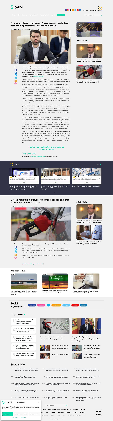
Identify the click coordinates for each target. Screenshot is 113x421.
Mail (15, 83)
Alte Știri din (81, 40)
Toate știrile (60, 15)
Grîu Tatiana (33, 206)
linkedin (80, 10)
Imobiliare (71, 415)
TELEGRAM (47, 149)
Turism (52, 415)
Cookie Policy (16, 417)
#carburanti (40, 264)
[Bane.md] (33, 7)
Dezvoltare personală (64, 412)
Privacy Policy (24, 417)
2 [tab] (56, 192)
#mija (24, 153)
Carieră (53, 412)
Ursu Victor (36, 29)
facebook (66, 10)
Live (100, 11)
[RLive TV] (14, 165)
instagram (68, 10)
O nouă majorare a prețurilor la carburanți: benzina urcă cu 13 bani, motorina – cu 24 (40, 201)
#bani (34, 153)
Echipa (92, 10)
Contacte (85, 10)
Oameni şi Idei (28, 29)
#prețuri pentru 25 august (29, 264)
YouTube (75, 305)
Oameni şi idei (44, 15)
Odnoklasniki (16, 81)
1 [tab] (54, 192)
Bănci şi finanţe (22, 15)
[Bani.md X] (71, 10)
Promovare (45, 415)
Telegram (16, 78)
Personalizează (34, 414)
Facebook (16, 70)
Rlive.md (82, 409)
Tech (64, 415)
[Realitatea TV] (100, 8)
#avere (29, 153)
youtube (78, 10)
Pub (96, 10)
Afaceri (75, 412)
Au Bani (63, 409)
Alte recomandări (18, 271)
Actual (14, 15)
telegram (75, 10)
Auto (58, 415)
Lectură (78, 415)
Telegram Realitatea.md (38, 157)
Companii (82, 412)
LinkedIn (16, 73)
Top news (17, 314)
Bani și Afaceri (34, 15)
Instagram (41, 305)
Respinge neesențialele (21, 414)
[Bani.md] (98, 412)
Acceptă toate (8, 414)
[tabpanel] (24, 179)
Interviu (53, 15)
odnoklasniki (73, 10)
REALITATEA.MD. (38, 76)
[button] (39, 402)
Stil (84, 415)
